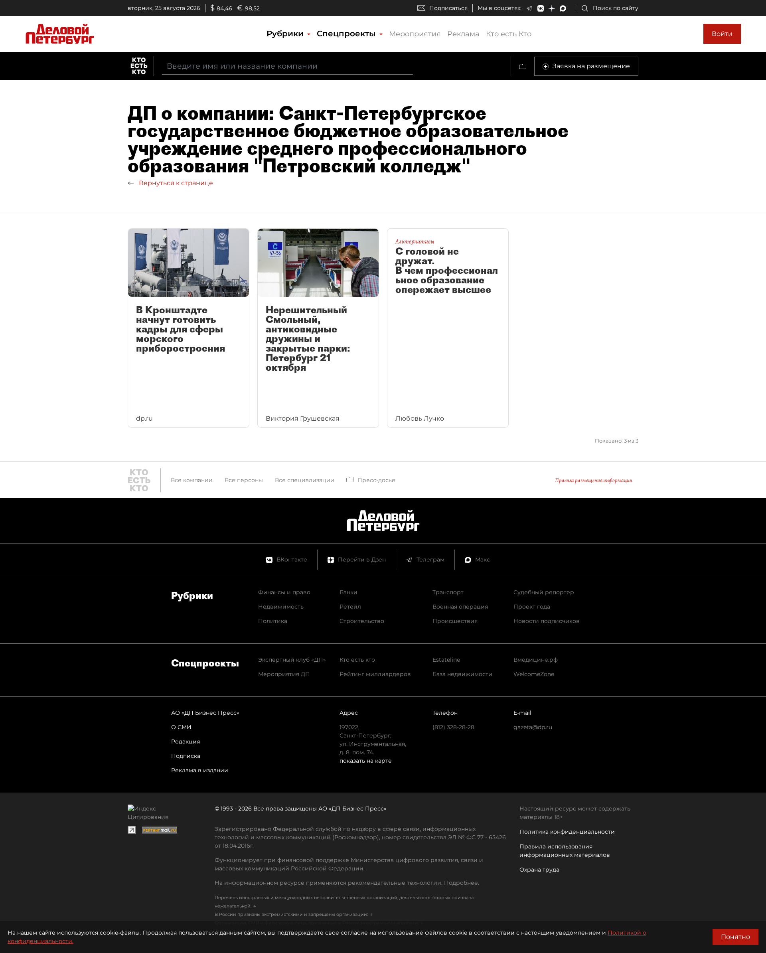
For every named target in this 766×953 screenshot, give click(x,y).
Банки (348, 592)
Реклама (463, 34)
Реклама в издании (199, 770)
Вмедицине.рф (535, 659)
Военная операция (460, 606)
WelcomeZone (533, 674)
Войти (722, 34)
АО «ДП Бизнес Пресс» (205, 712)
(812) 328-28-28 (453, 727)
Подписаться (448, 8)
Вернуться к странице (175, 183)
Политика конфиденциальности (567, 831)
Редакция (185, 741)
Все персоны (244, 480)
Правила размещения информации (593, 480)
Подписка (185, 755)
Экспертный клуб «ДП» (292, 659)
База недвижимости (462, 674)
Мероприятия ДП (284, 674)
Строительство (362, 621)
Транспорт (448, 592)
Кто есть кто (357, 659)
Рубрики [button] (286, 33)
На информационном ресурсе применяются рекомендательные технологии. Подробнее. (347, 882)
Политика (272, 621)
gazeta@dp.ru (532, 727)
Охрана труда (539, 869)
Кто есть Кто (508, 34)
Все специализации (304, 480)
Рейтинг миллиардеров (375, 674)
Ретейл (350, 606)
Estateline (446, 659)
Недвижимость (281, 606)
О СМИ (181, 727)
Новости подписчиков (546, 621)
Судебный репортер (543, 592)
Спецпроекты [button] (347, 33)
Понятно (735, 937)
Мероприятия (415, 34)
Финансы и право (284, 592)
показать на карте (366, 760)
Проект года (531, 606)
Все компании (192, 480)
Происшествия (455, 621)
